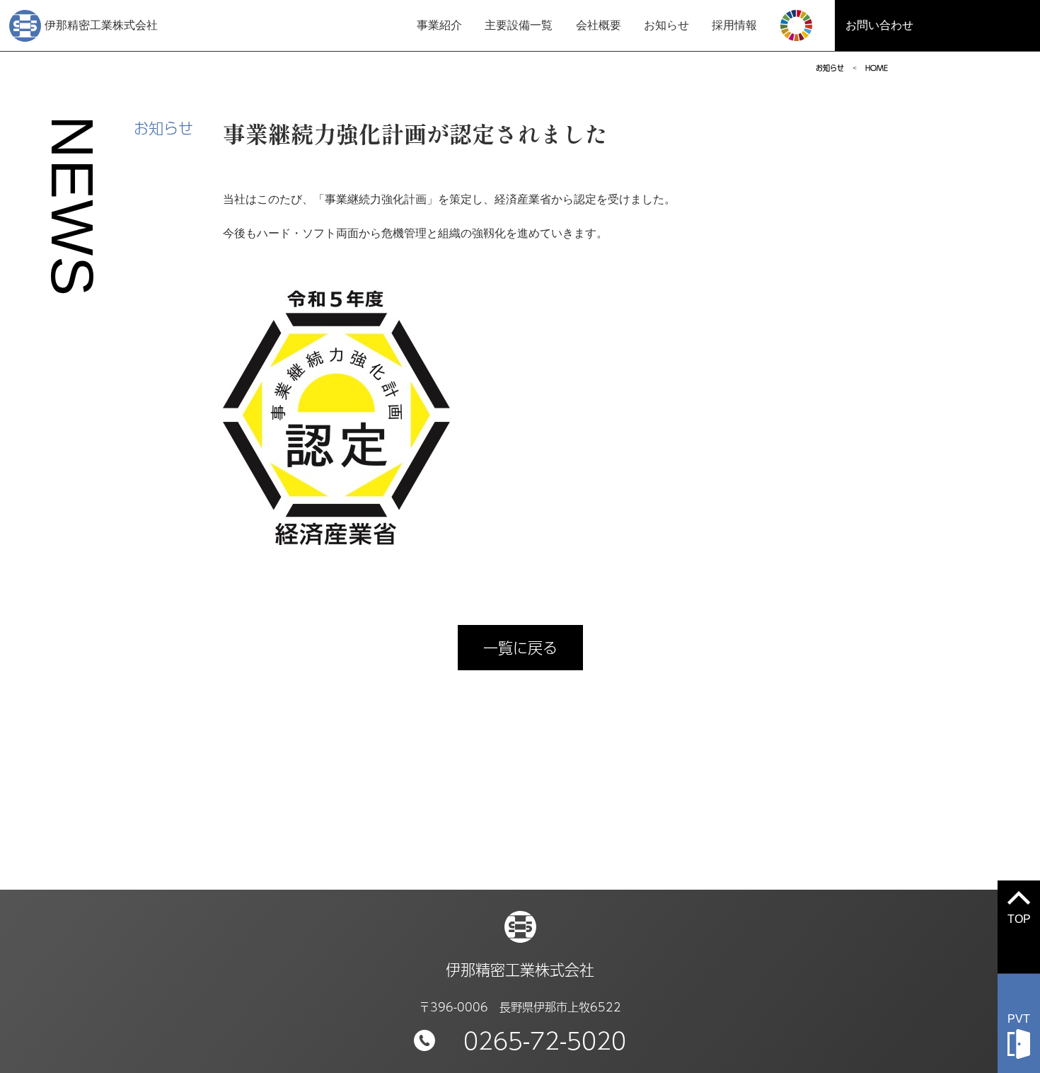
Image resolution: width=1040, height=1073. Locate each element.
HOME (876, 68)
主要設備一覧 (519, 25)
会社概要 (598, 25)
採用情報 (734, 25)
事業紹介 (439, 25)
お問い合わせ (879, 25)
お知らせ (666, 25)
